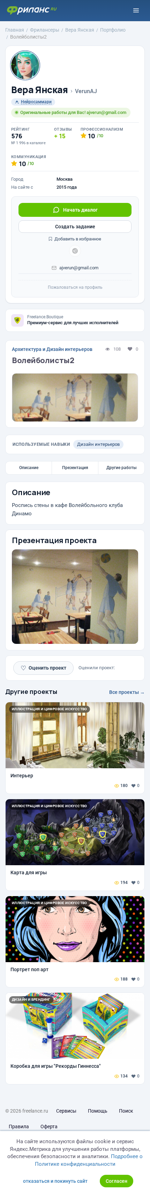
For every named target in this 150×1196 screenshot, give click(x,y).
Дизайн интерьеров (98, 444)
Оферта (49, 1126)
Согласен (116, 1181)
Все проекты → (127, 692)
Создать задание (75, 226)
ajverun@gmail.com (78, 267)
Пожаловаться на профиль (75, 287)
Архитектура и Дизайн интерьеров (52, 349)
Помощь (97, 1111)
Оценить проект (43, 668)
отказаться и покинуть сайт (55, 1181)
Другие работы (121, 467)
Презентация (75, 467)
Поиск (126, 1111)
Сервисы (66, 1111)
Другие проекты (31, 691)
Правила (19, 1126)
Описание (28, 467)
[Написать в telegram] (75, 251)
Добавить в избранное (77, 238)
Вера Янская (39, 90)
